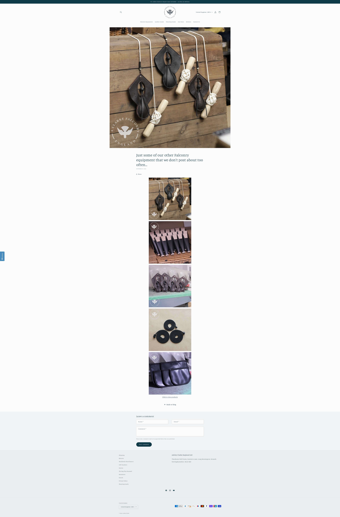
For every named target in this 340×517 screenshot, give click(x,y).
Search (121, 477)
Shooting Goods (124, 484)
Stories (121, 468)
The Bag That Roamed (125, 471)
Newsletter (122, 474)
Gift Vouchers (123, 465)
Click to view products (170, 397)
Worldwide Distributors (126, 461)
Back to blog (171, 404)
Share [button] (140, 174)
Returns (121, 458)
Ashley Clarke (126, 513)
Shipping (121, 455)
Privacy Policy (123, 481)
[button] (121, 12)
